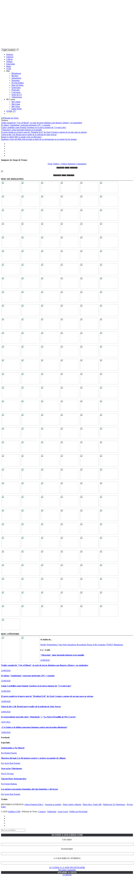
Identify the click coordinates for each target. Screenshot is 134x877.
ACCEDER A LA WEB (59, 867)
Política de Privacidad (78, 811)
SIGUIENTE (73, 167)
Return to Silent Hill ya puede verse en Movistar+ (21, 137)
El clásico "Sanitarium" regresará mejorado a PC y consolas (25, 125)
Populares (16, 80)
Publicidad (51, 811)
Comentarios (81, 164)
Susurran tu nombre (53, 804)
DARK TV (11, 111)
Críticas (9, 59)
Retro (8, 66)
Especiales (10, 64)
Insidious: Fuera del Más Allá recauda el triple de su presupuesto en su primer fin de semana (39, 139)
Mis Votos (16, 106)
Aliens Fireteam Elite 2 (33, 804)
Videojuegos (17, 97)
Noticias (9, 54)
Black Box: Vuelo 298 (92, 804)
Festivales (16, 90)
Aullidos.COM (14, 811)
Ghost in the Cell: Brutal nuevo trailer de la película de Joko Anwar (29, 134)
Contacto (42, 811)
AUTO (67, 167)
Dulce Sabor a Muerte (72, 804)
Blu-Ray (15, 76)
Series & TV (17, 94)
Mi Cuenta (16, 102)
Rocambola (81, 645)
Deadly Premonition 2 (49, 645)
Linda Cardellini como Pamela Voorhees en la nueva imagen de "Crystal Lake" (33, 127)
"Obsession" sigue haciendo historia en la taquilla (21, 130)
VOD (8, 68)
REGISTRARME (77, 867)
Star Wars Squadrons (67, 645)
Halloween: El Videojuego (114, 804)
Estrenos (9, 57)
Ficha (50, 164)
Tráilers (9, 61)
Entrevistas (16, 87)
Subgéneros (16, 78)
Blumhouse (16, 73)
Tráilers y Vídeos (60, 164)
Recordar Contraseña (67, 870)
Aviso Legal (63, 811)
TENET (109, 645)
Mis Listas (16, 104)
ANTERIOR (60, 167)
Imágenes (71, 164)
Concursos (16, 92)
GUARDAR (67, 875)
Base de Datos (17, 85)
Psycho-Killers (18, 83)
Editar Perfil (16, 109)
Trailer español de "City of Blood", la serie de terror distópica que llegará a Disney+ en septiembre (41, 123)
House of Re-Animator (96, 645)
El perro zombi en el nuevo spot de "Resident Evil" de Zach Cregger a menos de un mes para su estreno (44, 132)
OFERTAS (11, 113)
